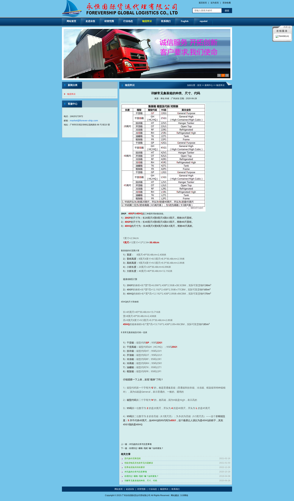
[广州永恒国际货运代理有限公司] (121, 16)
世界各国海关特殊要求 (134, 467)
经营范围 (109, 21)
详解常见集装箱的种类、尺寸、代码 (140, 480)
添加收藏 (227, 3)
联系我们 (166, 21)
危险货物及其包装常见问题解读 (138, 463)
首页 (199, 85)
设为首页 (215, 3)
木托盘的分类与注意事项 (140, 444)
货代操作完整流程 (132, 458)
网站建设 (175, 495)
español (203, 21)
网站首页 (71, 21)
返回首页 (203, 3)
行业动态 (128, 21)
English (185, 21)
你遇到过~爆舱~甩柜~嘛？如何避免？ (146, 448)
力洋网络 (184, 495)
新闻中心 (209, 85)
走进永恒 (90, 21)
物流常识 (147, 21)
